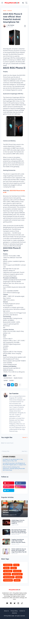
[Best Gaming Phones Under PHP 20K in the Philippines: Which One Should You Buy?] (6, 532)
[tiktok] (22, 603)
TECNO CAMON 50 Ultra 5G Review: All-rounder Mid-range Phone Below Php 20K (18, 550)
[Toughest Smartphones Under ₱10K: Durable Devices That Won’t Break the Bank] (6, 542)
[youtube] (7, 603)
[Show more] (19, 384)
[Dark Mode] (23, 2)
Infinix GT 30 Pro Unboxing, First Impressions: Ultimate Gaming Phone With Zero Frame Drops (14, 468)
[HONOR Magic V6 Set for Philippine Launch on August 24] (6, 522)
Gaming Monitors (8, 577)
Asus (14, 375)
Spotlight (6, 380)
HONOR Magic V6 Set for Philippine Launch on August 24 (18, 522)
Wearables (7, 574)
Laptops (14, 568)
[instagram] (18, 603)
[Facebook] (8, 384)
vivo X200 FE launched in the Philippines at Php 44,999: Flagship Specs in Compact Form (14, 463)
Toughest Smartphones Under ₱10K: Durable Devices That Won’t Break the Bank (18, 541)
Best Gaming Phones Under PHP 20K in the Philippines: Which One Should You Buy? (18, 531)
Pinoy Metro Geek (9, 615)
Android (10, 10)
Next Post (24, 451)
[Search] (26, 2)
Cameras (17, 580)
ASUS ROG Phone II (8, 378)
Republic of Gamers (18, 378)
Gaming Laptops (17, 574)
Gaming (6, 568)
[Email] (16, 384)
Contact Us (22, 611)
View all (24, 437)
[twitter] (14, 603)
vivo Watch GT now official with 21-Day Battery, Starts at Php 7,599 (13, 460)
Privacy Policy (14, 611)
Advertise (14, 613)
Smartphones (7, 565)
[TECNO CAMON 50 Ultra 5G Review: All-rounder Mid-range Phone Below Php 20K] (6, 551)
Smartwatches (8, 580)
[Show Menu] (2, 2)
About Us (6, 611)
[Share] (24, 26)
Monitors (18, 577)
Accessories (17, 571)
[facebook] (10, 603)
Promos (16, 565)
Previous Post (5, 451)
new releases (7, 571)
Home (4, 10)
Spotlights (11, 380)
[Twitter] (12, 384)
